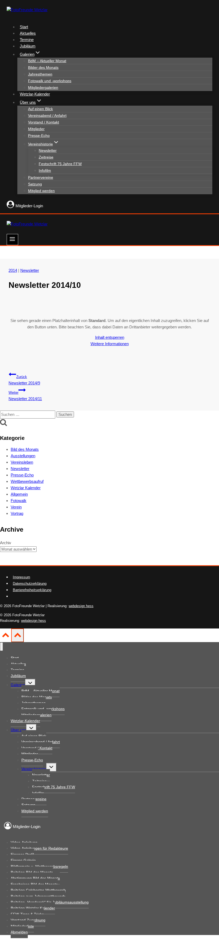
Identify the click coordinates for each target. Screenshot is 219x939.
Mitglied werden (41, 191)
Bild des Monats (25, 449)
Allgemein (19, 494)
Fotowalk (18, 500)
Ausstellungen (23, 455)
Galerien (18, 685)
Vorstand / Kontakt (43, 122)
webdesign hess (81, 606)
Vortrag (17, 513)
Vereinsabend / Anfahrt (47, 115)
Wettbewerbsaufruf (27, 481)
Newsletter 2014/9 (24, 380)
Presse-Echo (39, 135)
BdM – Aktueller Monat (47, 61)
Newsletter (48, 150)
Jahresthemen (40, 74)
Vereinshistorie (33, 769)
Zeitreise (46, 157)
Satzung (35, 184)
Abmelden (19, 932)
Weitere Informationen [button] (110, 343)
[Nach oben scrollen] (5, 636)
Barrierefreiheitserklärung (32, 590)
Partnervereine (40, 177)
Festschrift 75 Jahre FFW (60, 164)
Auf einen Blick (40, 109)
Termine (27, 39)
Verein (16, 507)
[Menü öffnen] (12, 239)
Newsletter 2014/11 (25, 396)
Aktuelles (28, 33)
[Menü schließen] (1, 646)
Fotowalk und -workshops (49, 81)
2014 (13, 270)
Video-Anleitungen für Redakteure (39, 848)
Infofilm (45, 170)
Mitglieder (36, 129)
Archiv (5, 542)
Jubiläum (28, 46)
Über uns (18, 730)
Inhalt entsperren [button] (109, 337)
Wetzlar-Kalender (35, 94)
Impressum (21, 577)
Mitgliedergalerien (43, 87)
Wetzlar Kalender (26, 488)
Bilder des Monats (43, 67)
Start (24, 27)
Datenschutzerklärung (29, 584)
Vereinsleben (22, 462)
